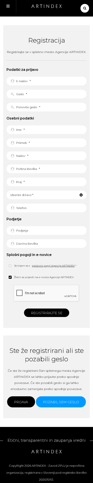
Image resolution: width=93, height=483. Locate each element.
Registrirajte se (46, 313)
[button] (46, 195)
